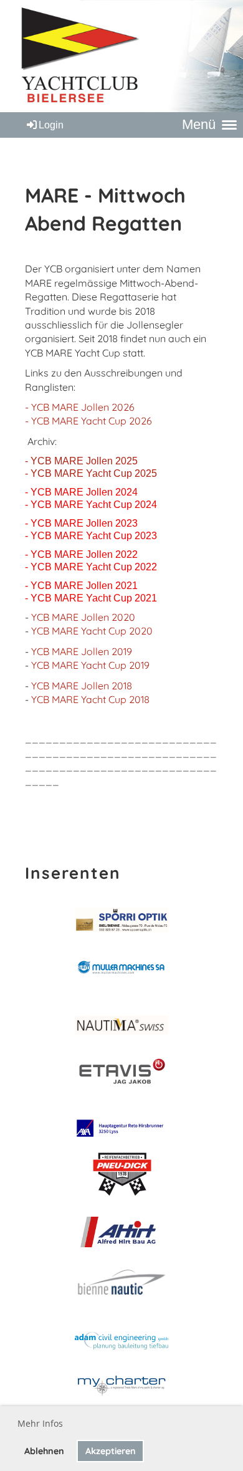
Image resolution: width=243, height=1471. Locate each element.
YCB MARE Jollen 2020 (83, 617)
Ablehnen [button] (44, 1451)
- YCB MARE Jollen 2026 (80, 407)
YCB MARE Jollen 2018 (81, 685)
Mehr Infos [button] (40, 1423)
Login (51, 125)
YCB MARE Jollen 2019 (81, 651)
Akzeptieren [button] (110, 1451)
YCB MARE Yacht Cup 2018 (90, 699)
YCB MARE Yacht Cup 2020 (92, 631)
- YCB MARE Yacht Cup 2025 (91, 473)
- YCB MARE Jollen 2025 (81, 461)
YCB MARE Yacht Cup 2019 (90, 665)
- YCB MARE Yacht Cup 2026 (88, 420)
